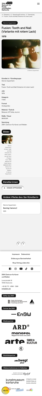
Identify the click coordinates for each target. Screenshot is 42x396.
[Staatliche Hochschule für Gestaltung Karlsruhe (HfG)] (21, 374)
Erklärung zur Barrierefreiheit (21, 258)
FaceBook (10, 269)
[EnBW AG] (21, 314)
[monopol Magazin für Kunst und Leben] (21, 334)
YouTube (21, 269)
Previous (19, 244)
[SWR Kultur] (32, 341)
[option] (8, 155)
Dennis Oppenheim (14, 188)
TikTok (26, 269)
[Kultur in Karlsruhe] (21, 348)
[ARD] (21, 327)
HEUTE (5, 390)
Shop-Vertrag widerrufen (21, 263)
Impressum (16, 254)
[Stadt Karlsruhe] (32, 301)
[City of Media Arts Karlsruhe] (30, 389)
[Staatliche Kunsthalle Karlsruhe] (31, 381)
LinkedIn (32, 269)
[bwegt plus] (21, 361)
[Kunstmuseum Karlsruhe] (15, 381)
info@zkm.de (6, 288)
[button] (21, 53)
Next (23, 244)
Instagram (15, 269)
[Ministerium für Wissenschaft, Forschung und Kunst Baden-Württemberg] (17, 301)
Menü (38, 4)
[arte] (15, 341)
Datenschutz (25, 254)
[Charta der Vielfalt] (16, 389)
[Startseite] (8, 6)
